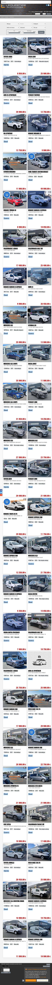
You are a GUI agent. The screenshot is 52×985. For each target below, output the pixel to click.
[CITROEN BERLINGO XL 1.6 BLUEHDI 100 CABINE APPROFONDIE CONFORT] (15, 161)
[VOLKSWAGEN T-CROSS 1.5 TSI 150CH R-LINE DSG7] (15, 660)
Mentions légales (46, 966)
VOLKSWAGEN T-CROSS (11, 248)
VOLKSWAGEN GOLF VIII (35, 248)
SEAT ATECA (7, 824)
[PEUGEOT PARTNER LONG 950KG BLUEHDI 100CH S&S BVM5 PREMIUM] (39, 84)
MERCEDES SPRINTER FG (11, 786)
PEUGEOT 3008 (32, 402)
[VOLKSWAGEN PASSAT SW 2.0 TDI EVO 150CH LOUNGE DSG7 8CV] (39, 813)
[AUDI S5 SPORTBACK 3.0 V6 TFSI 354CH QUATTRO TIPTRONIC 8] (15, 84)
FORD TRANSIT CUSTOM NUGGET (38, 172)
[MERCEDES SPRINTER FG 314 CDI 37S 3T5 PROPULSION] (15, 775)
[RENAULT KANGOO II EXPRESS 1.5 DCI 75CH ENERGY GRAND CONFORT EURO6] (15, 276)
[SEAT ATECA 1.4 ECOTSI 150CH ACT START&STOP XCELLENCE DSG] (15, 813)
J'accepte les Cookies (31, 980)
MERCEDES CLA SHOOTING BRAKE (14, 901)
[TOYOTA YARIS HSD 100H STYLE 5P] (15, 46)
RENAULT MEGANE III (34, 133)
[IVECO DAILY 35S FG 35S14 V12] (39, 852)
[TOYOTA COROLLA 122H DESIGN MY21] (15, 852)
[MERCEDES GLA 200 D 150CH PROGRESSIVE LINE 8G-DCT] (15, 430)
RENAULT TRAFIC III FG (10, 514)
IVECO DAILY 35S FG (34, 863)
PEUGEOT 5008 (32, 479)
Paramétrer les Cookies (42, 980)
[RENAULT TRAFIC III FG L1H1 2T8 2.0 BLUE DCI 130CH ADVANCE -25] (7, 501)
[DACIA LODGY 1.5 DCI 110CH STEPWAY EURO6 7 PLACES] (39, 353)
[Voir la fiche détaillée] (39, 660)
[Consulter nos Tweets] (48, 5)
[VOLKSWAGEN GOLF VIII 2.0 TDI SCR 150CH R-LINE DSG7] (39, 238)
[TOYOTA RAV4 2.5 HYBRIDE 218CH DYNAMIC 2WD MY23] (15, 468)
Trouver (41, 32)
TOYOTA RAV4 (8, 479)
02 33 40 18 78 (47, 12)
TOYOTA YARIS (8, 57)
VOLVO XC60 (32, 57)
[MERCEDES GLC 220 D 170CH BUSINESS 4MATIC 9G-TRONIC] (15, 314)
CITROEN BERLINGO (9, 172)
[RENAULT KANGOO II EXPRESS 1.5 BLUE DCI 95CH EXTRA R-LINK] (39, 199)
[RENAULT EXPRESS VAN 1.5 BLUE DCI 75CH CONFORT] (39, 928)
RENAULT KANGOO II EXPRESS (37, 210)
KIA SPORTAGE (8, 133)
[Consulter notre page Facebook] (47, 5)
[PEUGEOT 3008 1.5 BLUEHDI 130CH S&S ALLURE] (39, 391)
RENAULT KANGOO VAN (11, 709)
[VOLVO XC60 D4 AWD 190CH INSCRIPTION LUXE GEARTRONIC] (39, 46)
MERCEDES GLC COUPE (10, 364)
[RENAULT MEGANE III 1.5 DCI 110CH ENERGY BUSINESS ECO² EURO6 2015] (39, 122)
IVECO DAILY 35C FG (34, 709)
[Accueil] (13, 6)
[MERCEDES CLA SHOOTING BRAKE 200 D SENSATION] (15, 890)
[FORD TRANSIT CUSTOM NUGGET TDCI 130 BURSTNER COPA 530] (31, 156)
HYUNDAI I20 (32, 325)
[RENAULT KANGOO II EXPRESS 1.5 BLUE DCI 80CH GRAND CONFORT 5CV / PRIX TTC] (15, 928)
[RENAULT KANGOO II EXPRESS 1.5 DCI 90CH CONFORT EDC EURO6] (39, 890)
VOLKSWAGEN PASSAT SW (36, 824)
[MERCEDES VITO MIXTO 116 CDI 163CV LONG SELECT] (39, 775)
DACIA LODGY (32, 364)
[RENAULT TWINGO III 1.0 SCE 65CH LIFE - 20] (7, 194)
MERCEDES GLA (8, 440)
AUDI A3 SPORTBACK (34, 671)
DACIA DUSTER (32, 594)
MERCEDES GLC (8, 325)
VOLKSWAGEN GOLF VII (35, 632)
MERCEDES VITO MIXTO (35, 786)
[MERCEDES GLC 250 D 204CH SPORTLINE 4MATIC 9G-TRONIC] (39, 430)
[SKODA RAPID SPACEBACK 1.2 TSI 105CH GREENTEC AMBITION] (15, 621)
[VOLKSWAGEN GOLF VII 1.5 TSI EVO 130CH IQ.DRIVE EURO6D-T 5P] (39, 621)
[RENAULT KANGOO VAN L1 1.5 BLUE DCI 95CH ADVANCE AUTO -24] (31, 732)
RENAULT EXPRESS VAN (35, 517)
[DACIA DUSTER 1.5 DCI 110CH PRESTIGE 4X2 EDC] (39, 583)
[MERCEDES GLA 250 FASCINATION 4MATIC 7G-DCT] (39, 545)
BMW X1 (30, 287)
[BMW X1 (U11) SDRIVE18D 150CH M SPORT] (39, 276)
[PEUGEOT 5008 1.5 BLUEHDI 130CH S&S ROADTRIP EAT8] (39, 468)
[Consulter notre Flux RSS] (50, 5)
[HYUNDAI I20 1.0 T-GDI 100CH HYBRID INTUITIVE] (39, 314)
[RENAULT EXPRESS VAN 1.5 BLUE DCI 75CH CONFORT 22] (39, 506)
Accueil (2, 17)
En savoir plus (43, 977)
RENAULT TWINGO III (10, 210)
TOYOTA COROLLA (9, 863)
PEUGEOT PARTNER (34, 95)
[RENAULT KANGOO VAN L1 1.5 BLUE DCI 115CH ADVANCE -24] (15, 698)
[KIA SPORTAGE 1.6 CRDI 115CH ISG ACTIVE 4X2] (15, 122)
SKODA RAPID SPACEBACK (12, 632)
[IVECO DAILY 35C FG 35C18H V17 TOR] (39, 698)
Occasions (6, 17)
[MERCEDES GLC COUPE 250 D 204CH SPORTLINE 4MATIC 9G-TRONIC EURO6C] (15, 391)
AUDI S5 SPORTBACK (10, 95)
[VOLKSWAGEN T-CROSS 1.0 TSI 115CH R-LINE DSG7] (15, 238)
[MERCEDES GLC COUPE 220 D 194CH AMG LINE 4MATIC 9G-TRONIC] (15, 353)
